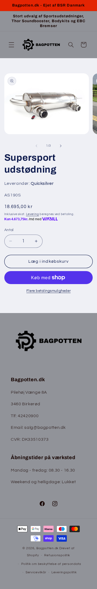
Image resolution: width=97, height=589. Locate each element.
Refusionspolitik (57, 555)
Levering (32, 214)
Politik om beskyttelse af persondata (51, 563)
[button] (11, 44)
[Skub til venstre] (36, 146)
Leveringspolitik (64, 572)
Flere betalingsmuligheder (48, 291)
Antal (9, 230)
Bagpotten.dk (47, 548)
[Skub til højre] (61, 146)
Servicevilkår (36, 572)
